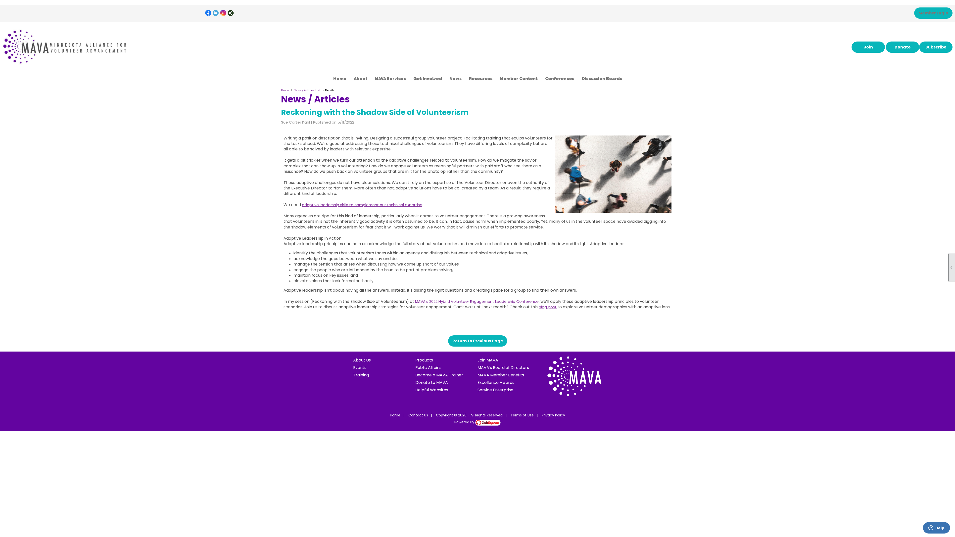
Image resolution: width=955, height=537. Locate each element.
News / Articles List (307, 90)
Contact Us (418, 415)
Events (359, 367)
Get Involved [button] (427, 78)
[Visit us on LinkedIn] (216, 13)
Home (339, 78)
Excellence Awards (496, 382)
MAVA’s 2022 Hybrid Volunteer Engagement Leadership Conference (477, 301)
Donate (902, 47)
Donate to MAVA (431, 382)
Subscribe (935, 47)
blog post (548, 307)
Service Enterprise (495, 390)
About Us (362, 360)
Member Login (933, 13)
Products (424, 360)
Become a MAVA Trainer (439, 375)
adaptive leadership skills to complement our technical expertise (362, 204)
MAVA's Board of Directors (503, 367)
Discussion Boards (602, 78)
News (455, 78)
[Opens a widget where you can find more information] (936, 528)
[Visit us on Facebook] (208, 13)
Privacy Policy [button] (553, 415)
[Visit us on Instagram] (223, 13)
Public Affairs (428, 367)
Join (868, 47)
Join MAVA (488, 360)
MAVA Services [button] (390, 78)
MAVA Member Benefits (501, 375)
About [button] (360, 78)
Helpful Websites (431, 390)
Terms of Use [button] (522, 415)
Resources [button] (480, 78)
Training (361, 375)
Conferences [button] (559, 78)
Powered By (464, 422)
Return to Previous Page (477, 341)
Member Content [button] (519, 78)
